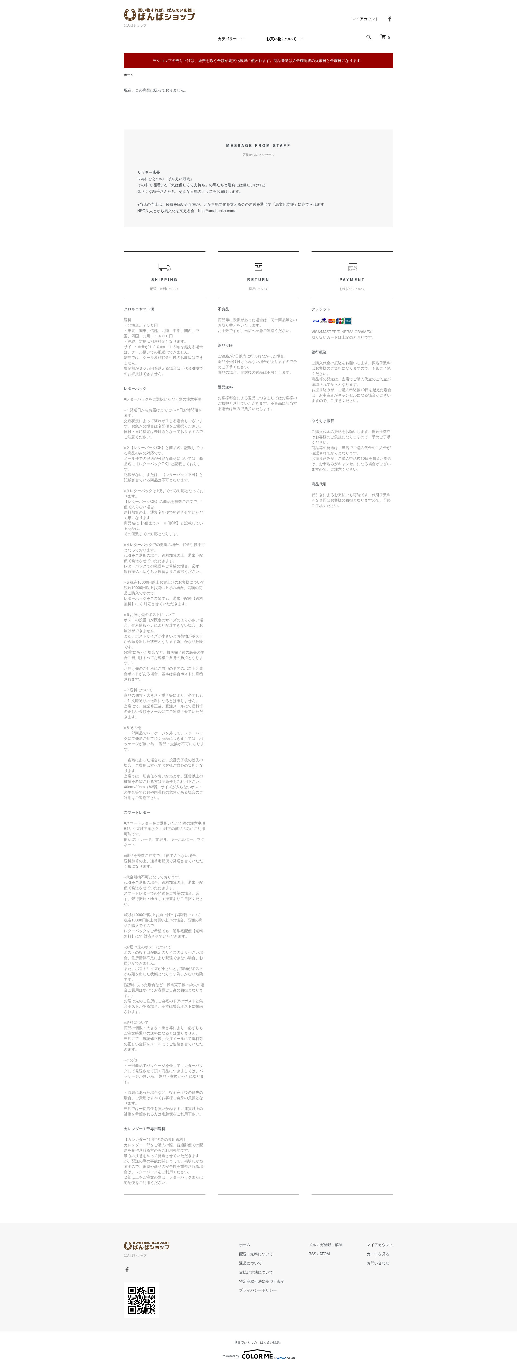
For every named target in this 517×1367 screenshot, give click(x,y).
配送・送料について (256, 1253)
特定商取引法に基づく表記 (261, 1281)
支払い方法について (256, 1272)
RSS (312, 1253)
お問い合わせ (378, 1263)
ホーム (129, 74)
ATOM (324, 1253)
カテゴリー (227, 38)
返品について (250, 1263)
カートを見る (378, 1253)
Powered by (230, 1356)
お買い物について (281, 38)
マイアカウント (365, 18)
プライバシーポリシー (258, 1290)
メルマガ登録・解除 (326, 1244)
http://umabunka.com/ (216, 210)
